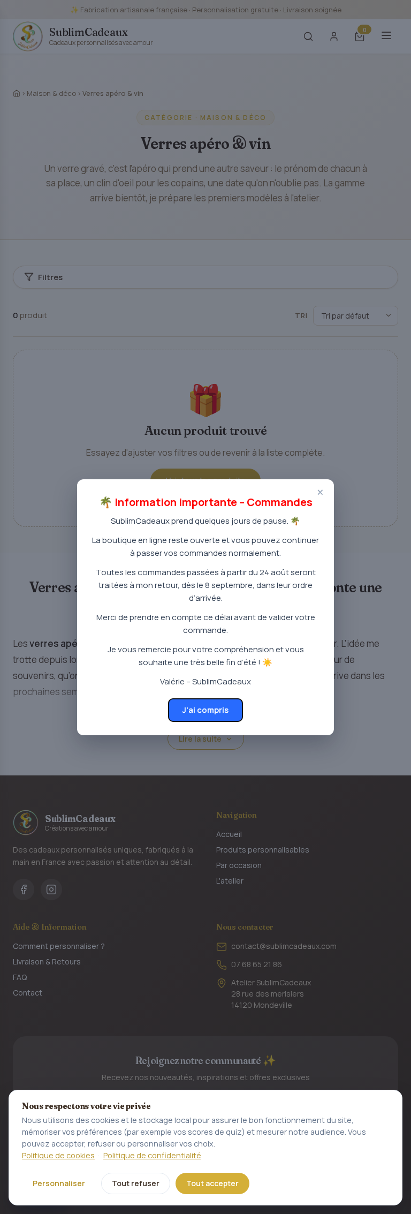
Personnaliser (59, 1183)
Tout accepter (212, 1183)
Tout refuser (135, 1183)
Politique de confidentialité (152, 1155)
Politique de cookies (58, 1155)
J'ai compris (205, 709)
